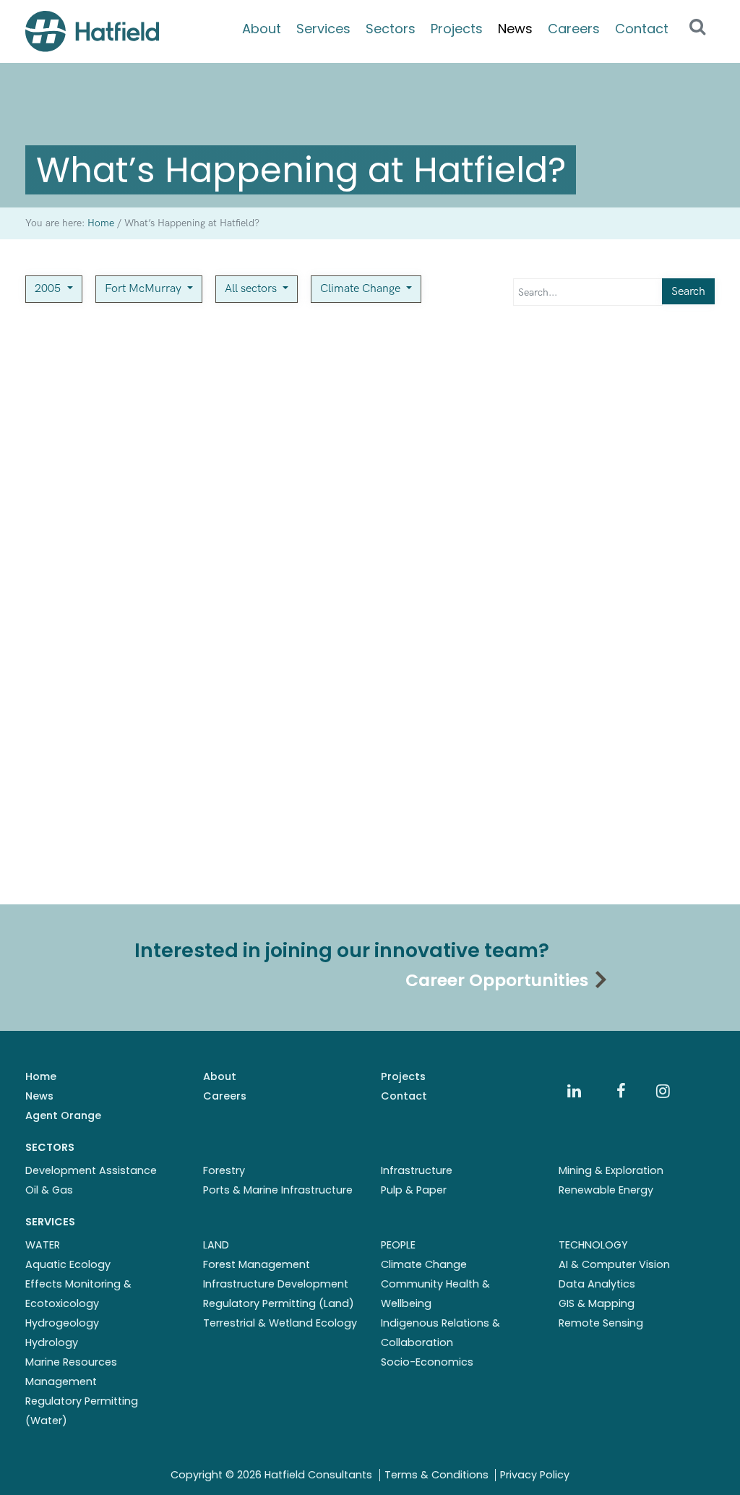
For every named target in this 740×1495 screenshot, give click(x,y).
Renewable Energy (606, 1190)
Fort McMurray (144, 289)
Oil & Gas (49, 1190)
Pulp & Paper (414, 1190)
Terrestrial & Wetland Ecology (280, 1323)
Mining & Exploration (611, 1170)
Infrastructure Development (275, 1284)
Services (323, 29)
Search (688, 292)
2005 (49, 289)
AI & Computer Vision (614, 1264)
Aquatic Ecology (68, 1264)
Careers (574, 29)
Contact (641, 29)
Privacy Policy (534, 1475)
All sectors (252, 289)
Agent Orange (63, 1115)
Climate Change (361, 289)
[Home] (92, 31)
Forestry (224, 1170)
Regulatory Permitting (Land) (278, 1303)
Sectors (391, 29)
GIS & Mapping (596, 1303)
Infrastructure (416, 1170)
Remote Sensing (601, 1323)
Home (40, 1076)
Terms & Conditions (436, 1475)
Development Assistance (91, 1170)
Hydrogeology (62, 1323)
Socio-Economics (427, 1362)
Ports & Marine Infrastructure (278, 1190)
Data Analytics (597, 1284)
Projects (457, 29)
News (515, 29)
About (261, 29)
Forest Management (256, 1264)
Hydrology (51, 1342)
